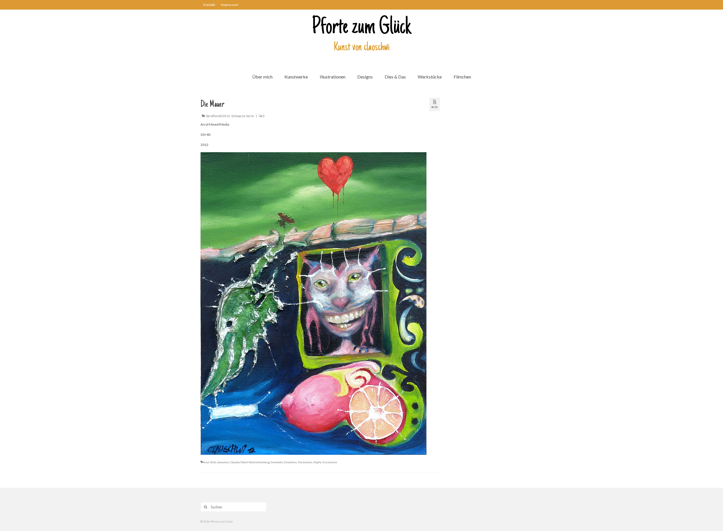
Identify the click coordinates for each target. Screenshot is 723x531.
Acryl (206, 462)
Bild (213, 462)
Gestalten (290, 462)
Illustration (305, 462)
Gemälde (277, 462)
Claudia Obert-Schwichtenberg (250, 462)
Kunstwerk (330, 462)
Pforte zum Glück (361, 28)
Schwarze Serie (242, 116)
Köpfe (317, 462)
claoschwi (223, 462)
